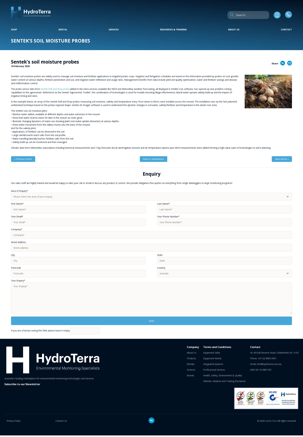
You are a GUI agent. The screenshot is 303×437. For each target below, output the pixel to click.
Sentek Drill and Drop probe (55, 88)
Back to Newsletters (153, 158)
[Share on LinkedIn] (281, 63)
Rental (63, 29)
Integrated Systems (213, 364)
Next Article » (282, 158)
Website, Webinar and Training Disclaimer (224, 381)
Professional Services (214, 369)
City (13, 254)
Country (161, 267)
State (160, 254)
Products (191, 358)
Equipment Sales (211, 352)
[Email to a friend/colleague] (288, 63)
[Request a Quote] (277, 17)
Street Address (18, 242)
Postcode (16, 267)
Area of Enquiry (19, 190)
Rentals (190, 364)
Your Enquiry (18, 280)
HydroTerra (271, 420)
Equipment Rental (212, 358)
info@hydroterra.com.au (269, 364)
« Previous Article (23, 158)
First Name (17, 203)
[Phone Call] (288, 17)
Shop (14, 29)
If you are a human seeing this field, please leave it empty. (40, 330)
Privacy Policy (14, 420)
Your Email (17, 216)
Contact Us (61, 420)
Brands (190, 375)
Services (114, 29)
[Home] (30, 17)
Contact (286, 29)
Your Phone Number (168, 216)
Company (16, 229)
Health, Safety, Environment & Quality (222, 375)
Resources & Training (173, 29)
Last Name (163, 203)
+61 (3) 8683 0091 (267, 358)
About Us (233, 29)
